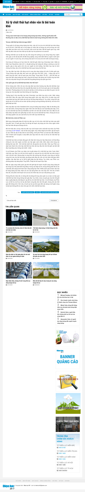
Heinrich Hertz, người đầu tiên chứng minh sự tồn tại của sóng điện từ (66, 314)
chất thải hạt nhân (27, 192)
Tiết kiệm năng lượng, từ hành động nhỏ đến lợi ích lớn (45, 229)
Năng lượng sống (35, 14)
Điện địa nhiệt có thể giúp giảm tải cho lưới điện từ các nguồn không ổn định (18, 255)
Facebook (54, 200)
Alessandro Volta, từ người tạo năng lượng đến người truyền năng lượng (66, 321)
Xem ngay (67, 426)
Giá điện (57, 14)
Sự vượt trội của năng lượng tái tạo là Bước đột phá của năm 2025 (45, 255)
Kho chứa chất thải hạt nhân (50, 192)
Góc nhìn (8, 14)
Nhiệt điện (18, 1)
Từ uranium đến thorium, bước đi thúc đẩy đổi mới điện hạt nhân (18, 229)
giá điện (41, 1)
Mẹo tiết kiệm (16, 14)
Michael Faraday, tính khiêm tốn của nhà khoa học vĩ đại (66, 296)
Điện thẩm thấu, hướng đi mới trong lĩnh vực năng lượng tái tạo (18, 282)
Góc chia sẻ (25, 14)
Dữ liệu (51, 14)
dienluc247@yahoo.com (41, 485)
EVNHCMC (54, 1)
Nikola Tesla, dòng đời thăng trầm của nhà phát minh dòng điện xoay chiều (67, 307)
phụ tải (47, 1)
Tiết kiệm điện (26, 1)
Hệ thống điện (71, 1)
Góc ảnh (44, 14)
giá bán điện (62, 1)
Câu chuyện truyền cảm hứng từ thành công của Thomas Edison (67, 301)
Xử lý (37, 192)
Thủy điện (34, 1)
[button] (75, 1)
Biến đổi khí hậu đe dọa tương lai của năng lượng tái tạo (45, 282)
